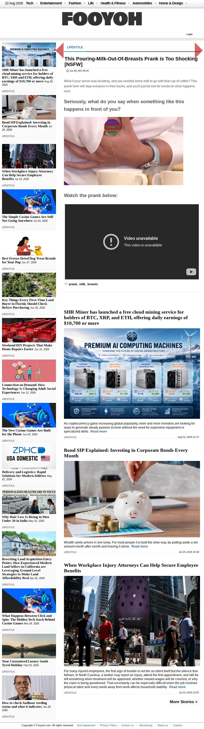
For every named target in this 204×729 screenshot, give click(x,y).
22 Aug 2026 (14, 3)
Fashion (75, 3)
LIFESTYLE (8, 91)
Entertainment (51, 3)
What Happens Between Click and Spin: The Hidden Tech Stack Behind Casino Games (28, 619)
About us (163, 725)
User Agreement (86, 725)
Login (189, 34)
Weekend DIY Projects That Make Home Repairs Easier (27, 347)
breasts (92, 284)
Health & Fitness (113, 3)
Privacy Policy (108, 725)
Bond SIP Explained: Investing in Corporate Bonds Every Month (26, 124)
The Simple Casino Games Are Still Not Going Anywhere (27, 219)
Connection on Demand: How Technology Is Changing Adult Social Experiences (29, 388)
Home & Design (171, 3)
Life (91, 3)
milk (82, 284)
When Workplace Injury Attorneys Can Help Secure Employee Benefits (27, 175)
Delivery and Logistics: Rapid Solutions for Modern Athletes (24, 474)
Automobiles (142, 3)
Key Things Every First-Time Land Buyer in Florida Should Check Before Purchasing (28, 303)
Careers (177, 725)
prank (73, 284)
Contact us (127, 725)
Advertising (145, 725)
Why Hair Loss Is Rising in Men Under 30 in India (25, 519)
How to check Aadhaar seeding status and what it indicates (24, 705)
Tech (29, 3)
